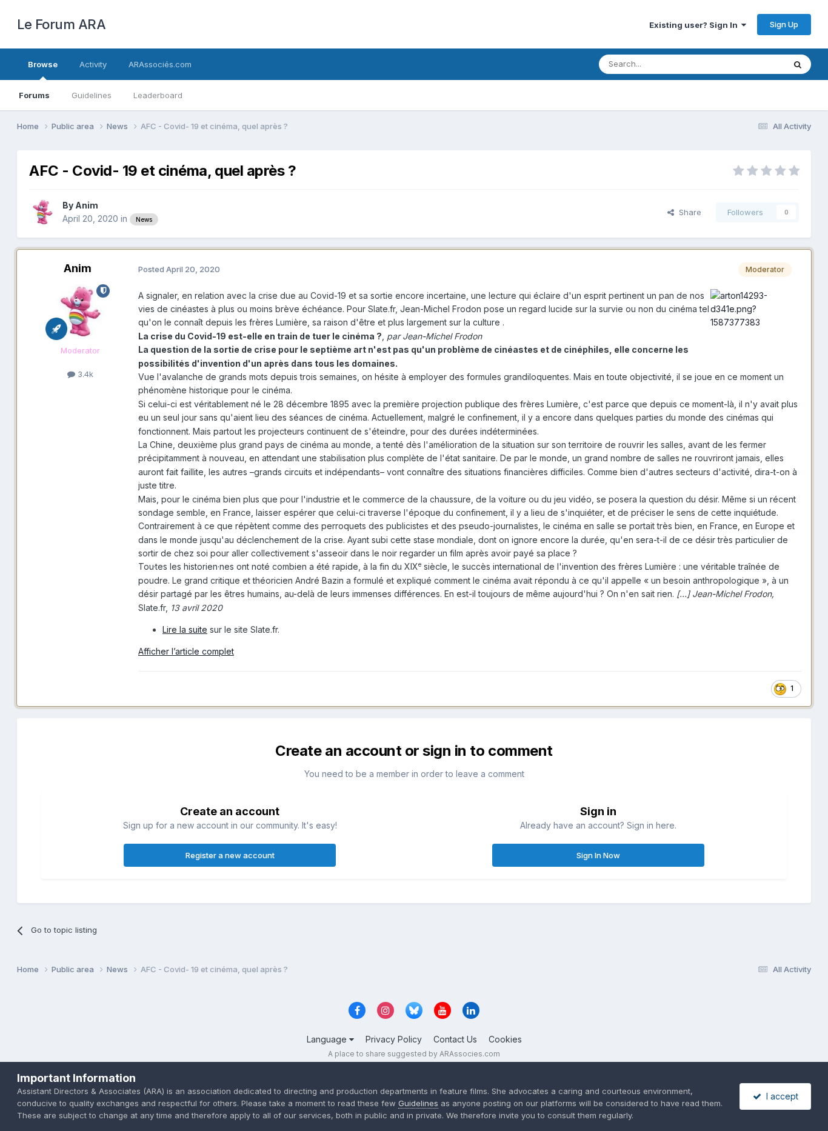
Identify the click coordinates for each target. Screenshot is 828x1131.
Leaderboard (157, 95)
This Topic (749, 63)
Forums (34, 95)
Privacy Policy (394, 1039)
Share (687, 212)
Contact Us (455, 1039)
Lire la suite (184, 629)
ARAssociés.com (160, 64)
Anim (86, 205)
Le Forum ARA (61, 24)
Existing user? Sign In (695, 25)
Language (328, 1039)
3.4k (84, 374)
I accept (779, 1096)
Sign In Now (598, 855)
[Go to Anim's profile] (42, 212)
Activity (93, 64)
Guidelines (92, 95)
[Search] (797, 64)
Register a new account (230, 855)
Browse (43, 64)
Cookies (505, 1039)
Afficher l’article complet (186, 651)
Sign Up (784, 24)
